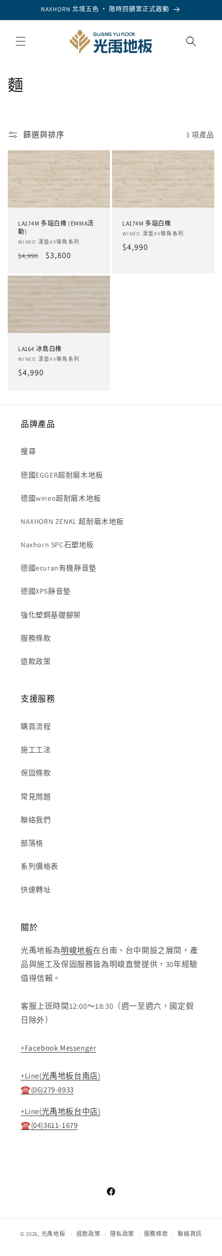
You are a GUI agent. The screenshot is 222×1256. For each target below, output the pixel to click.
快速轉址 (36, 889)
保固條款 (36, 772)
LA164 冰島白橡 (40, 349)
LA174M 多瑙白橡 (146, 223)
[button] (20, 41)
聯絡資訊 (190, 1233)
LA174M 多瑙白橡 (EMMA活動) (56, 227)
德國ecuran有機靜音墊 (59, 568)
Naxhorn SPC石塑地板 (57, 544)
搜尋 (28, 451)
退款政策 (36, 661)
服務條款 (36, 638)
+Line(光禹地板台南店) (60, 1075)
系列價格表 (39, 866)
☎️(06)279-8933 (47, 1089)
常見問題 (36, 796)
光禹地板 (53, 1233)
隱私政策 (122, 1233)
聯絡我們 (36, 819)
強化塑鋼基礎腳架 (51, 614)
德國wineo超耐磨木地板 (61, 498)
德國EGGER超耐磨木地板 (62, 475)
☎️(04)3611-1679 (49, 1125)
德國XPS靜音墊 (46, 591)
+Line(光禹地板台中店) (60, 1111)
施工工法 (36, 749)
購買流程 (36, 726)
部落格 (32, 843)
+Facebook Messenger (58, 1048)
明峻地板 (77, 950)
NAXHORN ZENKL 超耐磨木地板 (72, 521)
